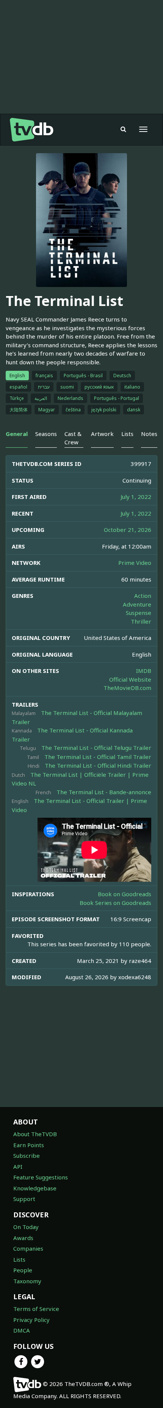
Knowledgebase (34, 1188)
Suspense (138, 612)
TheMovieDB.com (127, 687)
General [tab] (17, 433)
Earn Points (28, 1145)
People (22, 1270)
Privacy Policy (31, 1319)
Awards (23, 1238)
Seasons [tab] (46, 433)
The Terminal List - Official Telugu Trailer (96, 747)
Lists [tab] (127, 433)
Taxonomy (27, 1281)
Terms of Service (36, 1308)
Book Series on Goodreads (115, 902)
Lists (19, 1259)
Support (24, 1199)
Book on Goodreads (124, 894)
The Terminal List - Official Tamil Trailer (97, 756)
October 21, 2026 (127, 529)
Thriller (141, 621)
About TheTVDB (35, 1134)
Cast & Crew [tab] (73, 437)
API (17, 1166)
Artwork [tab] (102, 433)
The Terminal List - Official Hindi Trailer (98, 765)
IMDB (143, 670)
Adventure (137, 604)
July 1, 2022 (136, 496)
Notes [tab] (149, 433)
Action (142, 595)
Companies (28, 1248)
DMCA (21, 1330)
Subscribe (26, 1155)
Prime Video (134, 562)
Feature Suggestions (40, 1177)
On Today (26, 1227)
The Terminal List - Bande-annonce (103, 792)
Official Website (130, 679)
